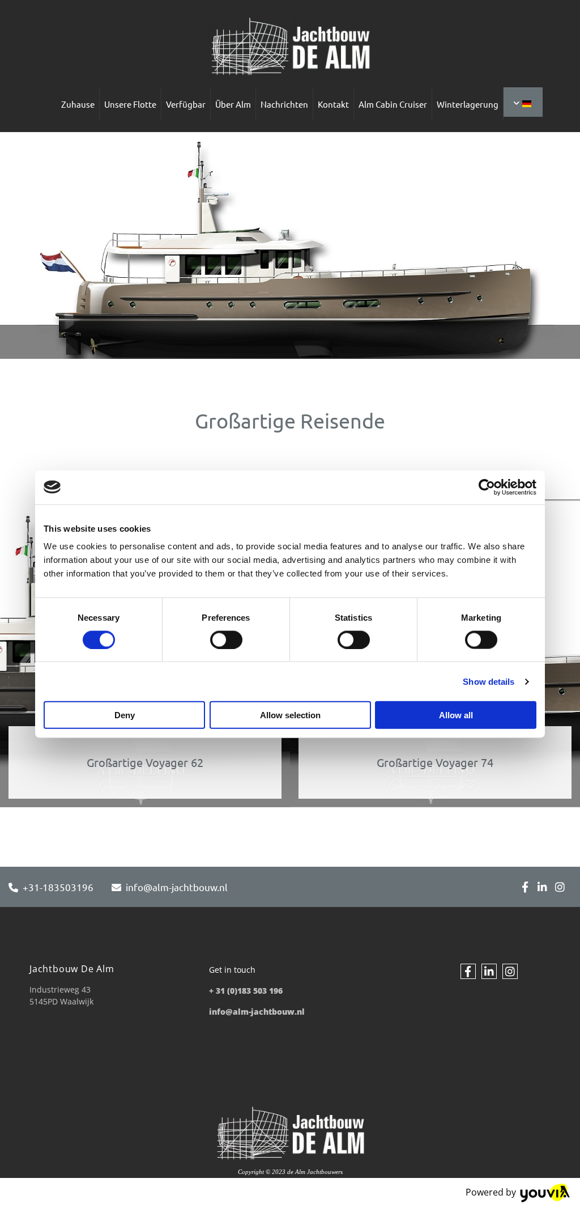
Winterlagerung (467, 104)
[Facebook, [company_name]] (525, 887)
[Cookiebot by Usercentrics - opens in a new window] (486, 486)
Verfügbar (186, 104)
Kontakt (333, 104)
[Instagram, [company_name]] (560, 887)
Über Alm (233, 104)
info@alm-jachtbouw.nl (177, 887)
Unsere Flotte (130, 104)
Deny (124, 715)
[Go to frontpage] (290, 46)
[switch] (226, 639)
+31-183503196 (58, 887)
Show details (488, 681)
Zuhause (78, 104)
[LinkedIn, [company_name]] (542, 887)
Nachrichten (284, 104)
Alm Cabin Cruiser (393, 104)
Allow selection (290, 715)
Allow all (456, 715)
